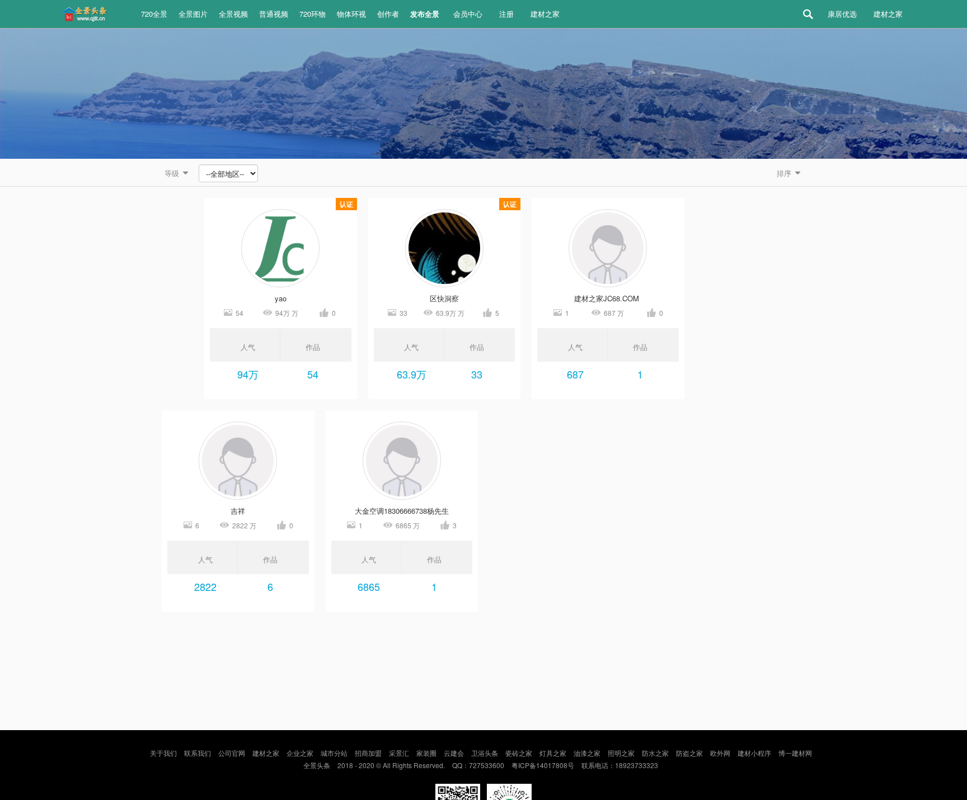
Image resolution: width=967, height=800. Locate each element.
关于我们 (163, 753)
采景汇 (399, 753)
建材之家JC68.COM (607, 298)
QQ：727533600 (478, 765)
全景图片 (193, 13)
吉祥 (238, 510)
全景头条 (316, 765)
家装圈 (426, 753)
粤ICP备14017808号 (542, 765)
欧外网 (720, 753)
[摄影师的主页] (280, 248)
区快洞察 (444, 298)
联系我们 (197, 753)
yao (281, 298)
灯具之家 (552, 753)
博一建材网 (795, 753)
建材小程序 (754, 753)
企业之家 (300, 753)
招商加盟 (368, 753)
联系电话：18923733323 (619, 765)
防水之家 (655, 753)
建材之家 (545, 13)
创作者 (388, 13)
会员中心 (467, 13)
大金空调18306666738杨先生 (402, 510)
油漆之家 (587, 753)
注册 (506, 13)
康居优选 (842, 13)
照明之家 (621, 753)
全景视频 (233, 13)
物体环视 (351, 13)
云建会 (454, 753)
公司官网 (231, 753)
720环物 (312, 13)
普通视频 (273, 13)
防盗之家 (689, 753)
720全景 (154, 13)
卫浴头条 (484, 753)
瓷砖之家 (518, 753)
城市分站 (334, 753)
